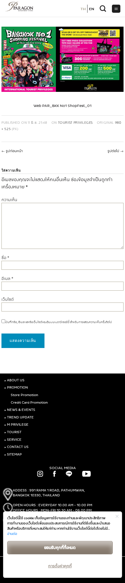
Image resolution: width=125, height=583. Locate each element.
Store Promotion (24, 395)
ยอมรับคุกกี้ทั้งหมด (60, 547)
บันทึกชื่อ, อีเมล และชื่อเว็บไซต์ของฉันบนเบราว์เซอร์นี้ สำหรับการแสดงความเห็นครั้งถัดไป (58, 322)
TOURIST (13, 432)
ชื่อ (5, 257)
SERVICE (13, 440)
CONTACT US (16, 447)
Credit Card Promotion (29, 403)
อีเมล (7, 278)
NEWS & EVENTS (19, 410)
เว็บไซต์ (7, 299)
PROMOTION (16, 387)
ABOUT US (14, 380)
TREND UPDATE (19, 417)
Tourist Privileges (75, 122)
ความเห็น (9, 199)
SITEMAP (13, 454)
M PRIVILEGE (16, 425)
